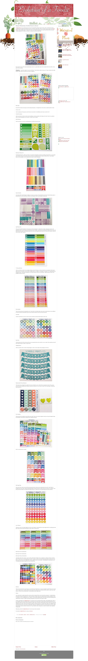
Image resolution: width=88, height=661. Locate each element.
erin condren (21, 614)
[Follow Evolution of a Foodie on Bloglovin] (62, 24)
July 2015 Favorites (65, 59)
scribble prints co (32, 614)
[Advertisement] (44, 19)
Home (36, 646)
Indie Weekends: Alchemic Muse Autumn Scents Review (67, 55)
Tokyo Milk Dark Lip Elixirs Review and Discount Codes (67, 50)
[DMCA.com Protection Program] (44, 655)
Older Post (53, 646)
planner (25, 614)
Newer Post (18, 646)
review (28, 614)
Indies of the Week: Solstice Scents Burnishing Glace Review (66, 45)
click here (31, 611)
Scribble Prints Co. (19, 27)
